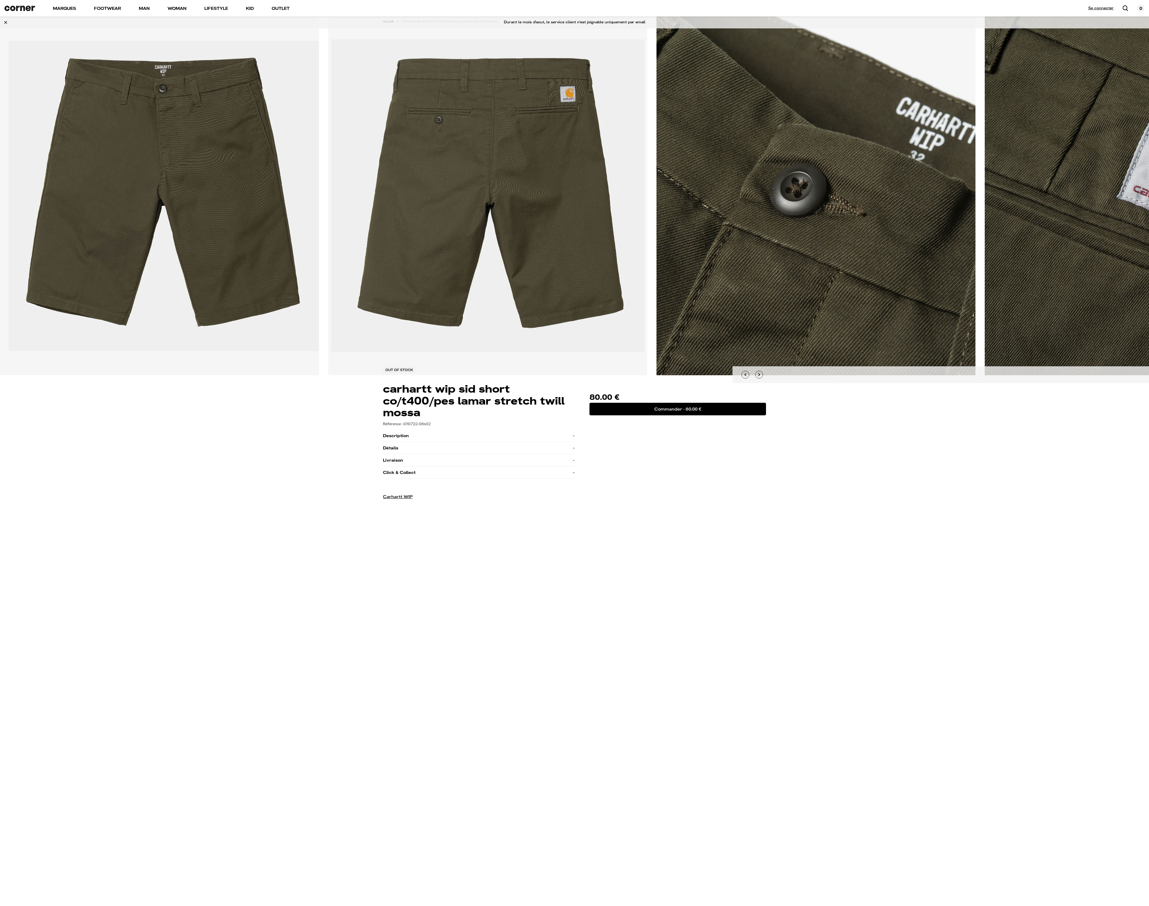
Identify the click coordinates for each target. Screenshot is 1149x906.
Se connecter (1101, 8)
